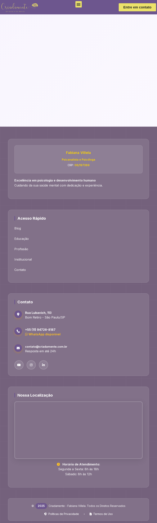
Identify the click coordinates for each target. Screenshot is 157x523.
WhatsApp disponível (45, 334)
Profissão (21, 249)
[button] (78, 4)
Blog (17, 228)
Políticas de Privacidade (63, 514)
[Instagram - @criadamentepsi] (31, 365)
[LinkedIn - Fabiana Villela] (43, 365)
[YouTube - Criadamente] (19, 365)
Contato (20, 270)
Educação (21, 239)
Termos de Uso (103, 514)
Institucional (23, 259)
